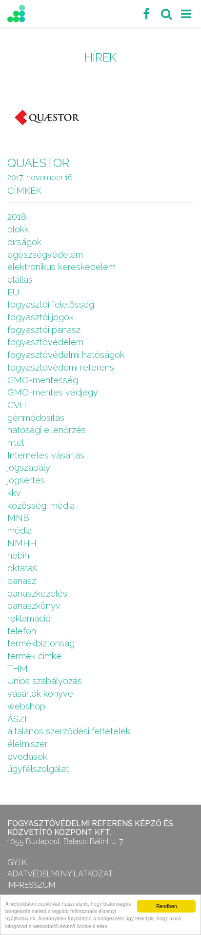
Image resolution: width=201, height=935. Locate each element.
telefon (21, 631)
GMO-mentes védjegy (52, 392)
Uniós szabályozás (44, 681)
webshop (26, 706)
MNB (18, 518)
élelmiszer (27, 744)
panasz (21, 581)
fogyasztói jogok (40, 317)
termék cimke (34, 656)
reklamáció (29, 618)
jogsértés (26, 480)
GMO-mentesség (42, 380)
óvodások (27, 756)
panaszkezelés (37, 593)
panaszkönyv (33, 606)
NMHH (22, 543)
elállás (20, 279)
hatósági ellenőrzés (46, 430)
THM (17, 669)
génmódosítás (35, 418)
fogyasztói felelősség (50, 304)
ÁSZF (18, 719)
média (19, 530)
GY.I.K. (17, 862)
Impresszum (31, 885)
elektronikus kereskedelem (61, 267)
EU (13, 292)
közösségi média (41, 505)
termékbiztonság (41, 643)
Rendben (166, 906)
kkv (14, 493)
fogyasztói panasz (43, 330)
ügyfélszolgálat (38, 769)
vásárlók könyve (40, 693)
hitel (15, 442)
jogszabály (28, 467)
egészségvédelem (45, 254)
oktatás (22, 568)
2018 (16, 216)
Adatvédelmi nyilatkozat (60, 873)
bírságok (24, 242)
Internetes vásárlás (45, 455)
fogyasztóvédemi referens (60, 367)
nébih (18, 555)
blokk (18, 229)
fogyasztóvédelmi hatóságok (65, 355)
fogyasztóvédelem (45, 342)
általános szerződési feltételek (68, 731)
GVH (16, 405)
